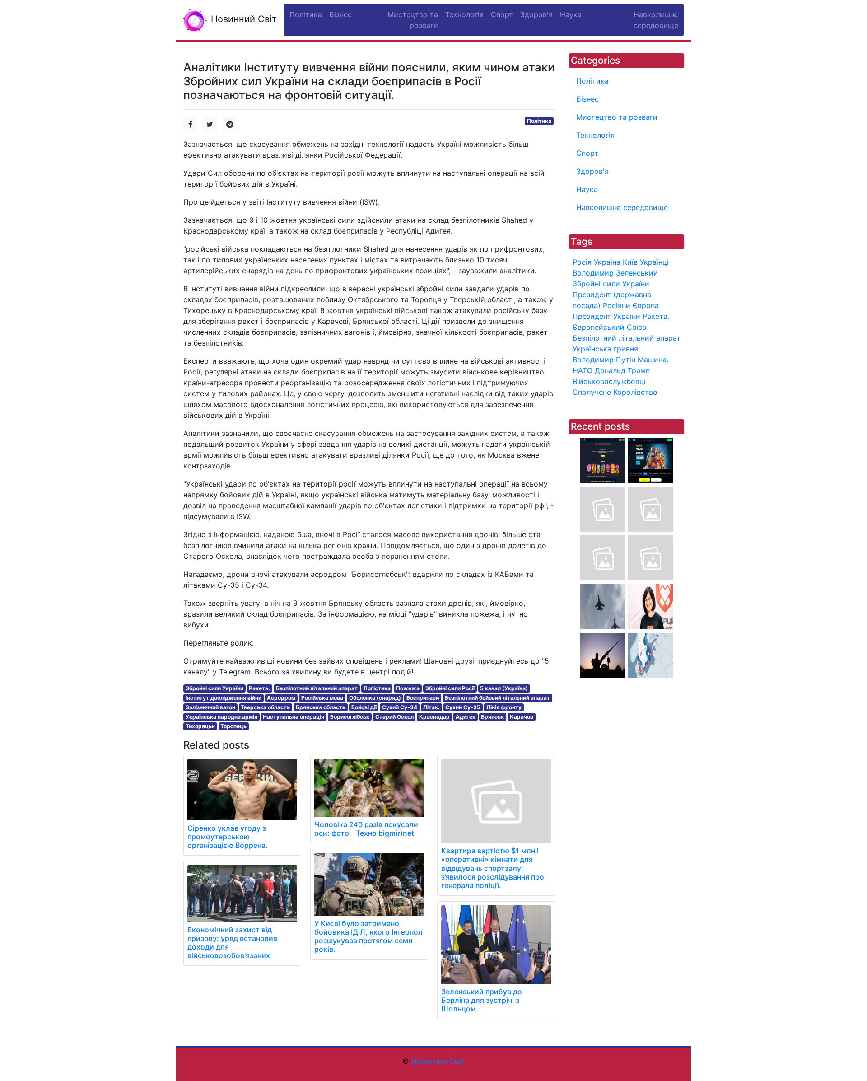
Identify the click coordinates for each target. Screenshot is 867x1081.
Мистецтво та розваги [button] (412, 20)
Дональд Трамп (622, 370)
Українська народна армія (221, 716)
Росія (582, 262)
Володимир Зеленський (615, 272)
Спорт (587, 153)
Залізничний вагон (210, 707)
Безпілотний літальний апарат (317, 688)
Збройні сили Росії (450, 688)
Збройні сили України (214, 688)
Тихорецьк (200, 726)
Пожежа (408, 688)
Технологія (595, 135)
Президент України (606, 316)
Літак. (431, 707)
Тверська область (265, 707)
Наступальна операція (293, 716)
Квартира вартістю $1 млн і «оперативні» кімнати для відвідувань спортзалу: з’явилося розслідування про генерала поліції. (492, 868)
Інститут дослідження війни (223, 697)
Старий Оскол (394, 716)
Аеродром (281, 697)
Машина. (653, 359)
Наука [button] (571, 14)
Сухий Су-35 (462, 707)
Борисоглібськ (349, 716)
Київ (630, 262)
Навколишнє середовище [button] (656, 20)
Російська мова (322, 697)
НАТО (582, 370)
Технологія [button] (464, 14)
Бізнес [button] (340, 14)
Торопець (233, 726)
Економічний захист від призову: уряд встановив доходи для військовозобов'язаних (232, 942)
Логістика (377, 688)
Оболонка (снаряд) (375, 697)
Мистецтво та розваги (616, 117)
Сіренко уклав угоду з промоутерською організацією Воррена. (227, 837)
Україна (607, 262)
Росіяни (616, 305)
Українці (654, 262)
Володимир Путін (604, 359)
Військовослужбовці (609, 381)
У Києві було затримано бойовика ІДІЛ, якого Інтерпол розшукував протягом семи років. (368, 936)
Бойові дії (364, 707)
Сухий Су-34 (399, 707)
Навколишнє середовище (622, 207)
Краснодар (434, 716)
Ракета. (259, 688)
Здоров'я (592, 171)
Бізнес (587, 98)
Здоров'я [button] (536, 14)
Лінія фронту (504, 707)
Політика (539, 120)
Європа (646, 305)
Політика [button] (305, 14)
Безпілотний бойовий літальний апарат (497, 697)
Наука (587, 189)
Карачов (521, 716)
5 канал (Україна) (504, 688)
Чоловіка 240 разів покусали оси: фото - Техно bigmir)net (366, 829)
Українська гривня (605, 348)
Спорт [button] (502, 14)
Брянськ (492, 716)
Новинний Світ (242, 19)
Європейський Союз (609, 327)
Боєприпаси (422, 697)
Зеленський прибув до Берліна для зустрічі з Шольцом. (481, 1000)
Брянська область (320, 707)
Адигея (465, 716)
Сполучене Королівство (615, 392)
